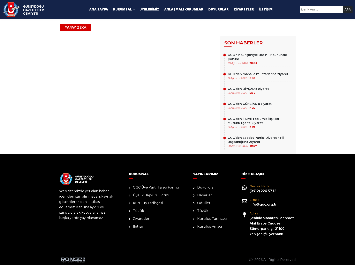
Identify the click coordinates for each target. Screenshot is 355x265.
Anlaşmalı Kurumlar (183, 9)
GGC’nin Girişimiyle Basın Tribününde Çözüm (257, 59)
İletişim (266, 9)
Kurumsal (122, 9)
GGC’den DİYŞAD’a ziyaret (248, 90)
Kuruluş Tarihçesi (148, 203)
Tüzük (138, 211)
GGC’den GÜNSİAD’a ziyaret (250, 105)
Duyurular (218, 9)
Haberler (204, 195)
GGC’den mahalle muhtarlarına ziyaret (258, 76)
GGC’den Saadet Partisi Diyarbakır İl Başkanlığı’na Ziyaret (256, 141)
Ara (348, 9)
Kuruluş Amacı (209, 226)
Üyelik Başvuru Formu (152, 195)
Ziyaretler (244, 9)
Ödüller (203, 203)
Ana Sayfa (98, 9)
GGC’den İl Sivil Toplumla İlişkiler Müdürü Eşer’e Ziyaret (253, 122)
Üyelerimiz (149, 9)
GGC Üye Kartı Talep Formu (156, 187)
